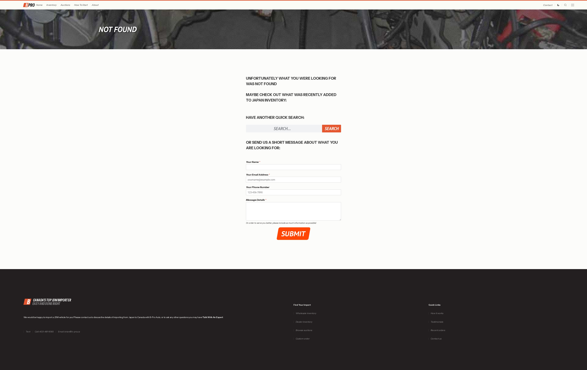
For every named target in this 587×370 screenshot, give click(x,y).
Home (39, 4)
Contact (547, 5)
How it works (437, 313)
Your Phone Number (257, 187)
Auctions (65, 4)
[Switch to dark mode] (558, 5)
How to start (81, 4)
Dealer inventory (303, 322)
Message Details (256, 199)
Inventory (51, 4)
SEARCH (332, 128)
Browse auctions (303, 330)
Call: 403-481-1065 (44, 332)
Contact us (436, 339)
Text (28, 332)
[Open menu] (572, 5)
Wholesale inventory (305, 313)
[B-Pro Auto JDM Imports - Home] (29, 5)
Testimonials (437, 322)
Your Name (253, 161)
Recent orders (438, 330)
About (95, 4)
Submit (293, 233)
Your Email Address (258, 174)
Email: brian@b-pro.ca (69, 332)
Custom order (302, 339)
